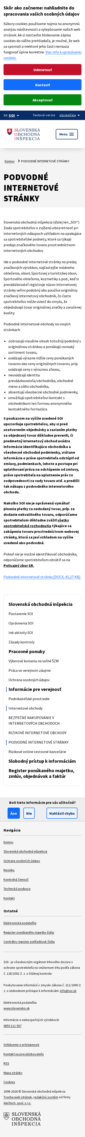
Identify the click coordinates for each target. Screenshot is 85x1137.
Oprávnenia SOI (21, 623)
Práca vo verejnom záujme (29, 670)
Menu (66, 134)
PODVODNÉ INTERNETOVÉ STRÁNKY (38, 742)
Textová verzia (44, 115)
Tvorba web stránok (18, 1097)
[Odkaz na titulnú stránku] (23, 134)
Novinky (9, 870)
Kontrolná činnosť (16, 879)
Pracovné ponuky (26, 651)
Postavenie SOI (20, 613)
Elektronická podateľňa (20, 923)
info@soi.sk (68, 991)
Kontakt (9, 898)
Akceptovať (42, 100)
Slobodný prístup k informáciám (42, 761)
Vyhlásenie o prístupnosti (21, 1044)
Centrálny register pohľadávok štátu (29, 941)
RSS (6, 1063)
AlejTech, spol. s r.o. (17, 1103)
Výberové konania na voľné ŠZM (33, 661)
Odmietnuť (42, 69)
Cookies (9, 1082)
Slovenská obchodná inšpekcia (40, 604)
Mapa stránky (13, 1073)
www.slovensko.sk (17, 1008)
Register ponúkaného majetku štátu (29, 932)
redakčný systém (46, 1097)
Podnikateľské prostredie (29, 698)
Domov (10, 161)
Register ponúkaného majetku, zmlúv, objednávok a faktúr (41, 773)
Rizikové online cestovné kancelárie (37, 751)
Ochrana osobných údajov (29, 679)
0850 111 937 (12, 1026)
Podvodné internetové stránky (42, 576)
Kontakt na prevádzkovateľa (24, 1054)
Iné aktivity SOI (20, 632)
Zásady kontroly (21, 642)
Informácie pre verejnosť (34, 689)
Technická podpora (17, 889)
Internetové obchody (25, 708)
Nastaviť (42, 84)
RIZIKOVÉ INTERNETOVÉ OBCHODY (37, 732)
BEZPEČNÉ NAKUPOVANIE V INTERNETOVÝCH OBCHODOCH (34, 720)
